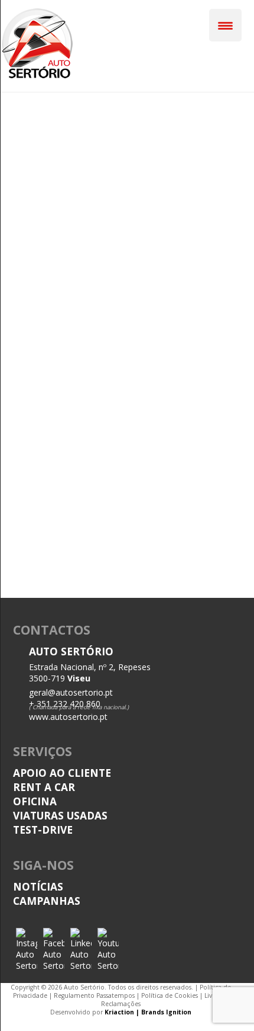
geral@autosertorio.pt (71, 692)
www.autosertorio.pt (68, 716)
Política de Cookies (169, 995)
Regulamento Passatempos (94, 995)
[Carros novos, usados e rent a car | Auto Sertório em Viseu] (37, 76)
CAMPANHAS (46, 901)
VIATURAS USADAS (60, 815)
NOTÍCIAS (38, 886)
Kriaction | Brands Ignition (148, 1012)
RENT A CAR (44, 787)
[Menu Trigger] (225, 25)
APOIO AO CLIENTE (62, 773)
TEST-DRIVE (43, 829)
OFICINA (35, 801)
